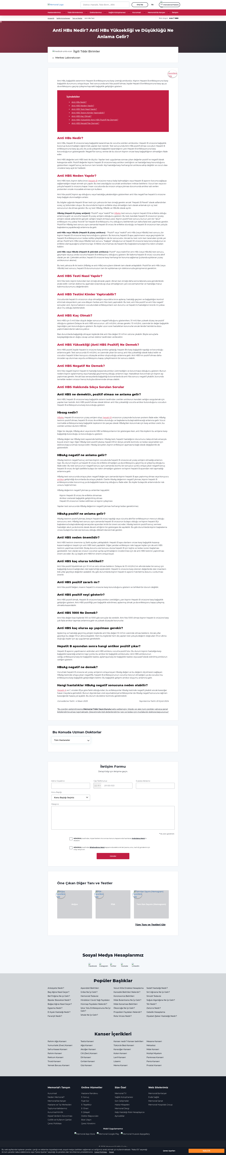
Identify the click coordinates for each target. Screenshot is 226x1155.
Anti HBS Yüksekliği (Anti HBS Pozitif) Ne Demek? (95, 120)
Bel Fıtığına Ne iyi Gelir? (59, 996)
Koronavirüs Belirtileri (124, 996)
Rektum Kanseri (55, 1057)
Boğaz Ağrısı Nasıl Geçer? (60, 1004)
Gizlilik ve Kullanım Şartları (60, 1120)
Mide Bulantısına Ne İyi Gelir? (127, 1000)
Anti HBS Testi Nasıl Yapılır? (84, 109)
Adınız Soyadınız (58, 781)
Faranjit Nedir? (55, 1016)
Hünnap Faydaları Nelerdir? (94, 1004)
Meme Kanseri (120, 1065)
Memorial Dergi (122, 1108)
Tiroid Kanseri (54, 1061)
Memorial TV (120, 1093)
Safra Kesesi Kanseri (57, 1049)
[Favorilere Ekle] (172, 73)
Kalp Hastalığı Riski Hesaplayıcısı (130, 1112)
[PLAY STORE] (108, 1134)
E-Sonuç (85, 1097)
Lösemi (117, 1061)
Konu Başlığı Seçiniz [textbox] (64, 797)
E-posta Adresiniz (143, 781)
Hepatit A (61, 690)
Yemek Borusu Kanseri (58, 1065)
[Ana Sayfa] (56, 4)
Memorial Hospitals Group (160, 1105)
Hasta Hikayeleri (122, 1105)
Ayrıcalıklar (120, 1116)
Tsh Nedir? (152, 1004)
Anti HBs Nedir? (79, 102)
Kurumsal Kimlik (55, 1112)
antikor (60, 479)
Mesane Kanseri (154, 1041)
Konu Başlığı (56, 792)
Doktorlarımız (96, 12)
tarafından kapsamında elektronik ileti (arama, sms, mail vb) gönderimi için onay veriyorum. (112, 848)
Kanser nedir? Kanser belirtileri (128, 1041)
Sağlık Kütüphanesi (117, 12)
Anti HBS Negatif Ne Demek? (85, 123)
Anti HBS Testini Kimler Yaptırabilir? (88, 113)
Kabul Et (206, 1151)
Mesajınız (55, 804)
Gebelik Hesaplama (156, 1012)
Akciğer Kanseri (88, 1049)
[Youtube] (124, 966)
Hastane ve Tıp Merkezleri (59, 1105)
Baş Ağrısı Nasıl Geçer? (58, 992)
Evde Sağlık (153, 1097)
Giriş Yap (140, 5)
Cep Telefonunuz (100, 783)
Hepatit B (92, 181)
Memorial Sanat (155, 1101)
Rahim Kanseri (55, 1053)
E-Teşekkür (86, 1105)
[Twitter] (113, 966)
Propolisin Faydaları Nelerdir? (128, 1012)
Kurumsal (136, 12)
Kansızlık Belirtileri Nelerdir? (127, 992)
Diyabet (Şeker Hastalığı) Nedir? (162, 1016)
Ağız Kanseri (87, 1045)
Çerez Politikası (100, 1152)
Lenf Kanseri (120, 1057)
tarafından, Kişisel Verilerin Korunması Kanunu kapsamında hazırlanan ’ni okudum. (110, 839)
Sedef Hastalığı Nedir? (157, 988)
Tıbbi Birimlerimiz (75, 12)
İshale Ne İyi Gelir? (89, 1015)
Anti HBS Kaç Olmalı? (81, 116)
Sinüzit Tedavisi (154, 996)
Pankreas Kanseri (155, 1057)
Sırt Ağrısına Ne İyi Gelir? (158, 992)
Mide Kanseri (153, 1049)
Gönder (113, 856)
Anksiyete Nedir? (56, 988)
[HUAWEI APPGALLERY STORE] (136, 1134)
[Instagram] (102, 966)
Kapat (111, 1152)
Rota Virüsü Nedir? (123, 1016)
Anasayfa (51, 18)
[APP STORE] (86, 1134)
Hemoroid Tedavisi (89, 996)
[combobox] (71, 740)
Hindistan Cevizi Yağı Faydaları (95, 1000)
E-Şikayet (85, 1112)
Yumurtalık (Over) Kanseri (60, 1045)
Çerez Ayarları (169, 1151)
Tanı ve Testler (77, 18)
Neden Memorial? (56, 1097)
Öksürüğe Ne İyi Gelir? (124, 1008)
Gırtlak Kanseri (88, 1061)
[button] (126, 5)
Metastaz (151, 1045)
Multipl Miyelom (154, 1053)
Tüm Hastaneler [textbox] (62, 740)
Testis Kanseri (87, 1041)
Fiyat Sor (85, 1101)
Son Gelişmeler (122, 1101)
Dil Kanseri (86, 1057)
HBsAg (117, 213)
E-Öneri (84, 1108)
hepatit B (107, 417)
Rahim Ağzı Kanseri (57, 1041)
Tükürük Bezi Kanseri (124, 1045)
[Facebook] (91, 966)
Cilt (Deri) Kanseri (89, 1053)
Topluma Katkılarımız (57, 1108)
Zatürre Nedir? (154, 1008)
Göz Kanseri (86, 1065)
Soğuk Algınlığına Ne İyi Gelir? (161, 1000)
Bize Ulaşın (86, 1120)
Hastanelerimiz (54, 12)
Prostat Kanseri (154, 1065)
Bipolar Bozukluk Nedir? (59, 1000)
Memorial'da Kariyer (156, 12)
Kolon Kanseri (120, 1053)
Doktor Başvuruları (89, 1116)
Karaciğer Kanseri (122, 1049)
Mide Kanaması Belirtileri (125, 1004)
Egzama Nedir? (55, 1008)
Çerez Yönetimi (88, 1123)
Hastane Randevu (89, 1093)
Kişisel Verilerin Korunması (60, 1116)
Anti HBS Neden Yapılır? (83, 106)
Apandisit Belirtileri (90, 988)
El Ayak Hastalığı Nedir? (59, 1012)
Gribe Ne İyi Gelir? (89, 992)
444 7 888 (173, 18)
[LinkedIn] (134, 966)
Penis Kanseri (153, 1061)
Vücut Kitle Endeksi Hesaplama (129, 988)
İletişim (175, 12)
